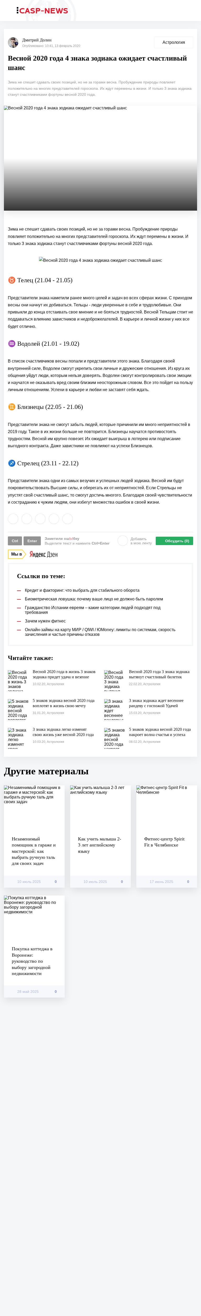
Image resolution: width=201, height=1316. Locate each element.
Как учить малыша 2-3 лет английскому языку (99, 845)
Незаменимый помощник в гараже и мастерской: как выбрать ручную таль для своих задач (34, 851)
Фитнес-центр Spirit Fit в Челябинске (164, 842)
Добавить (141, 541)
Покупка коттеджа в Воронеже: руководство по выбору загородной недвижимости (32, 961)
